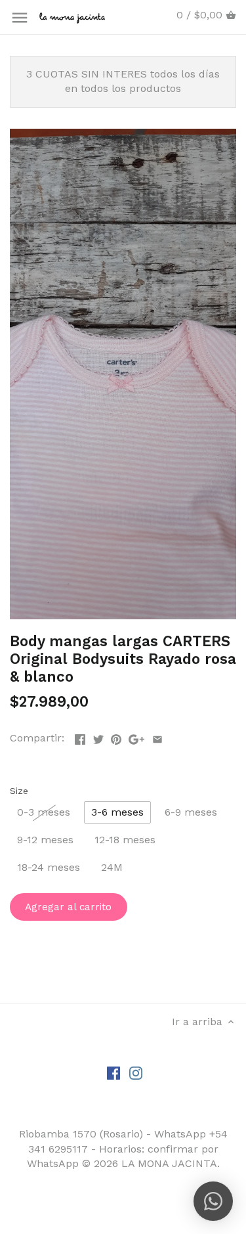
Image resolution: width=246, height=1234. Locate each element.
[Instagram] (135, 1072)
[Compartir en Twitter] (98, 736)
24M (112, 867)
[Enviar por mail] (157, 736)
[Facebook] (113, 1072)
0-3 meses (43, 812)
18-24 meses (48, 867)
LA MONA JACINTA (169, 1163)
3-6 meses (117, 812)
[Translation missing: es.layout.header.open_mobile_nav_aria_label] (20, 18)
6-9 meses (191, 812)
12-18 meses (124, 839)
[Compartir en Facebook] (80, 736)
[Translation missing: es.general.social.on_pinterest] (116, 736)
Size (19, 790)
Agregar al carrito (68, 907)
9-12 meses (45, 839)
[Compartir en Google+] (136, 736)
